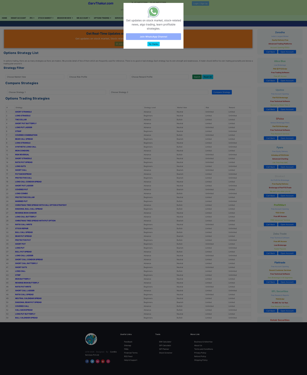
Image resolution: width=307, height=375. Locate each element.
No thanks (153, 44)
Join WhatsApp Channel (153, 37)
